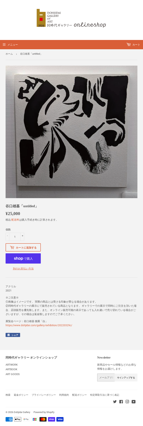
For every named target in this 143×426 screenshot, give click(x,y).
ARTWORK (12, 364)
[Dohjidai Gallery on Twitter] (115, 402)
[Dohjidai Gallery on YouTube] (134, 402)
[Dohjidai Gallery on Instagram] (127, 402)
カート (136, 44)
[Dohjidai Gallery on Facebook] (121, 402)
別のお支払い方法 (23, 268)
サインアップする (126, 377)
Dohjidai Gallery (22, 412)
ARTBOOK (11, 369)
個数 (8, 229)
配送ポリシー (79, 394)
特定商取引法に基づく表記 (104, 394)
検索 (8, 394)
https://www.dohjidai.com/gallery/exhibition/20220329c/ (39, 325)
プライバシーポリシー (44, 394)
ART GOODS (13, 374)
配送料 (15, 219)
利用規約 (64, 394)
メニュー (12, 44)
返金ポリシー (21, 394)
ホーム (9, 53)
